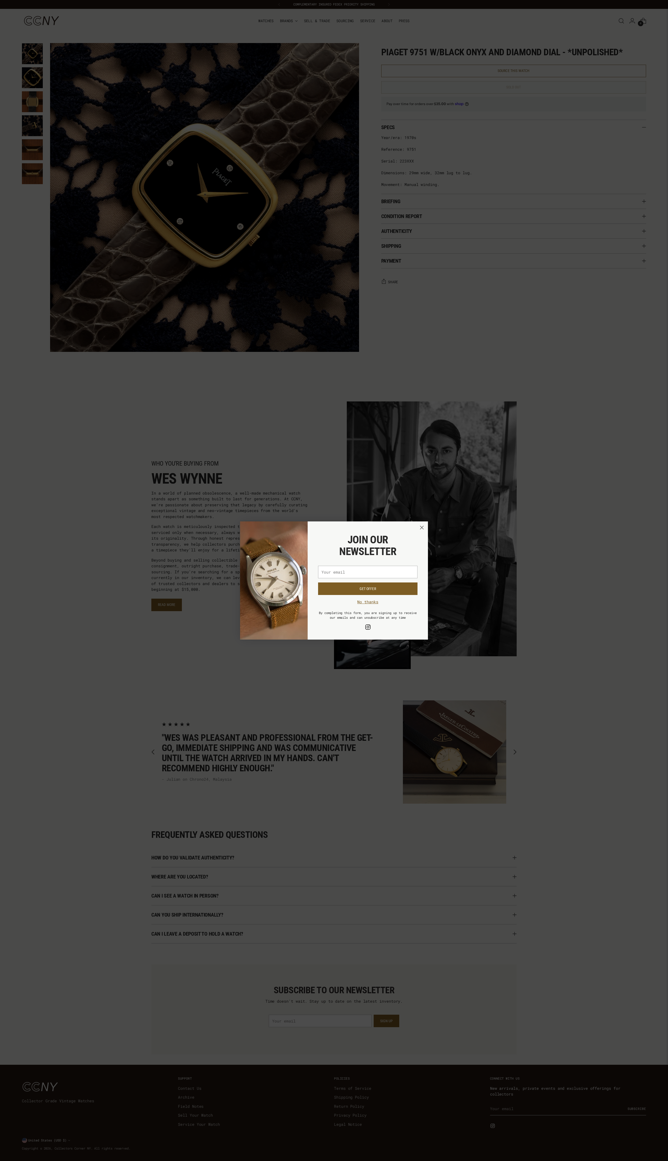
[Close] (422, 528)
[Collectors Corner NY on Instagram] (368, 628)
